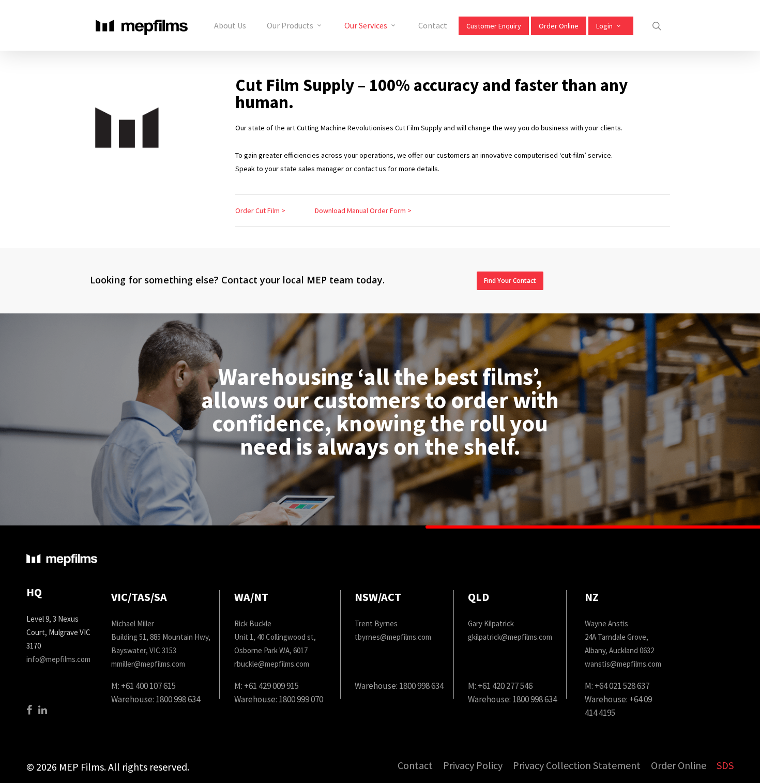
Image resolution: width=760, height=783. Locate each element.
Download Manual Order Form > (363, 210)
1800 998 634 (178, 699)
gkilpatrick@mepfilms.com (510, 637)
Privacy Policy (473, 766)
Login (604, 26)
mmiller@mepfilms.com (148, 664)
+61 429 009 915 (271, 685)
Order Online (559, 26)
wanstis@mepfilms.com (623, 664)
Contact (432, 25)
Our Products (290, 25)
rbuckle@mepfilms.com (271, 664)
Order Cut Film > (260, 210)
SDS (725, 766)
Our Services (365, 25)
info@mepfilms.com (58, 659)
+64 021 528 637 (622, 685)
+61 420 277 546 (505, 685)
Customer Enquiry (493, 26)
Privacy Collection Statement (577, 766)
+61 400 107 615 (148, 685)
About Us (230, 25)
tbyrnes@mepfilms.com (393, 637)
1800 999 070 (301, 699)
